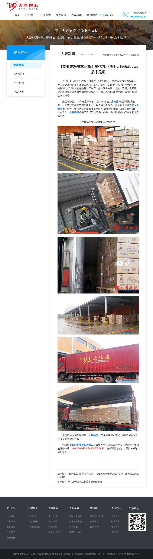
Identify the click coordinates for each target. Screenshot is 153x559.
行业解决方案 (33, 526)
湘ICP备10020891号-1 (129, 553)
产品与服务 (32, 521)
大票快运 (61, 15)
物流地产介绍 (96, 516)
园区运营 (94, 526)
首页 (17, 15)
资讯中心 (107, 15)
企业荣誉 (11, 521)
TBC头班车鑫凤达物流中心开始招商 (84, 481)
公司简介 (11, 516)
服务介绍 (52, 516)
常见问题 (52, 526)
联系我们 (11, 532)
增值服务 (52, 521)
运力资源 (73, 526)
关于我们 (30, 15)
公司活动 (18, 92)
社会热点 (18, 83)
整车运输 (76, 15)
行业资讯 (18, 74)
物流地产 (92, 15)
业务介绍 (31, 516)
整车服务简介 (75, 516)
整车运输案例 (75, 521)
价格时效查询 (54, 532)
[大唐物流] (23, 6)
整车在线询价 (75, 532)
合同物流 (45, 15)
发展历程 (11, 526)
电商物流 (94, 521)
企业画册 (11, 537)
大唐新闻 (18, 65)
